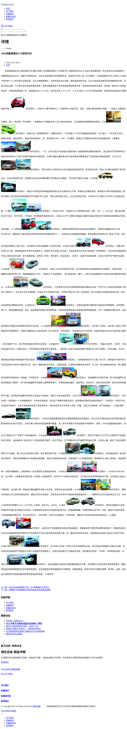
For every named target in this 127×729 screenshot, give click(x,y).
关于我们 (5, 685)
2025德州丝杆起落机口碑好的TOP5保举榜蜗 (25, 631)
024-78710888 (7, 26)
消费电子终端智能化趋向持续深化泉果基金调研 (30, 590)
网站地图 (37, 706)
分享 (8, 65)
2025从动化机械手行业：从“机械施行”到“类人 (29, 587)
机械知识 (5, 690)
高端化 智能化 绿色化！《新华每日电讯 (23, 629)
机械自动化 (6, 696)
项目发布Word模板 (14, 634)
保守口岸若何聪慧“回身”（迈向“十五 (22, 626)
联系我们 (5, 662)
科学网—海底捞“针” (15, 621)
